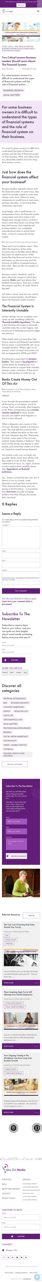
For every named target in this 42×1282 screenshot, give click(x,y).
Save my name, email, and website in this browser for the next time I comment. (20, 579)
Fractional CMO (28, 1193)
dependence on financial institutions (15, 470)
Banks (13, 279)
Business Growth (13, 90)
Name (4, 551)
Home (4, 46)
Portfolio (6, 1179)
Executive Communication (31, 1190)
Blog (11, 46)
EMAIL (3, 649)
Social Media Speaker (29, 1196)
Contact (6, 1193)
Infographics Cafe (13, 719)
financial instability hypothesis (16, 322)
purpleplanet (27, 1279)
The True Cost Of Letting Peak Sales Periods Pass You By (19, 926)
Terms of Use (33, 1273)
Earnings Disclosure (21, 1273)
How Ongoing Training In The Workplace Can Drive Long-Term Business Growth (18, 1058)
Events (7, 711)
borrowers (11, 491)
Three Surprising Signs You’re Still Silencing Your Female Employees (18, 993)
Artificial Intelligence (15, 698)
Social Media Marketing (16, 736)
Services (26, 1179)
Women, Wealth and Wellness (14, 754)
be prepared (28, 361)
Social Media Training (30, 1200)
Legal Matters (12, 94)
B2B (5, 702)
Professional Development (17, 728)
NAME (4, 642)
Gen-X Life (8, 715)
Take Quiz (21, 5)
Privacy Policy (8, 1198)
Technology (10, 740)
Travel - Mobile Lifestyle (15, 745)
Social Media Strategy (30, 1184)
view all (31, 916)
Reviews (7, 732)
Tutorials (8, 749)
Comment (6, 525)
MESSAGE (9, 837)
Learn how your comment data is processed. (17, 603)
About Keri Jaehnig (11, 1189)
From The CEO (21, 711)
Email (4, 560)
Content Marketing (14, 707)
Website (4, 570)
